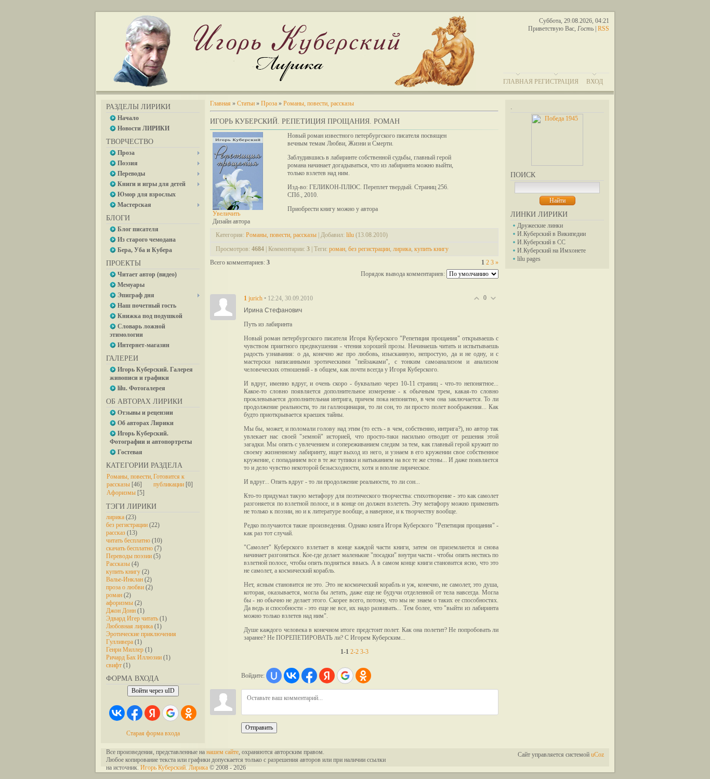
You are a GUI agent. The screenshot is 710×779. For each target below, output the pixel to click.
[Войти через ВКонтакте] (117, 713)
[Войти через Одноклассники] (188, 713)
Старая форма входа (153, 733)
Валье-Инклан (124, 579)
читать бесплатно (128, 540)
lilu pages (529, 258)
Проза (269, 103)
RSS (603, 28)
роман (114, 595)
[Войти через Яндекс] (152, 713)
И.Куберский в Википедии (551, 233)
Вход (594, 81)
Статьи (246, 103)
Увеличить (226, 213)
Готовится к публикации (169, 480)
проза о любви (125, 587)
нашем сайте (222, 752)
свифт (114, 665)
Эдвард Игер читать (132, 618)
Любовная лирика (129, 626)
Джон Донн (121, 610)
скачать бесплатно (129, 548)
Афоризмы (121, 492)
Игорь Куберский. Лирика (174, 767)
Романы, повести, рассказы (129, 480)
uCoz (597, 754)
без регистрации (127, 525)
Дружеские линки (540, 225)
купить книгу (123, 571)
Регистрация (556, 81)
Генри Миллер (124, 649)
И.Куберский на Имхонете (551, 250)
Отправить (259, 727)
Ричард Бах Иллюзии (134, 657)
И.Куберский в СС (541, 242)
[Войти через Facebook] (134, 713)
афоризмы (119, 602)
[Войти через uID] (274, 675)
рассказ (115, 532)
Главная (518, 81)
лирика (115, 517)
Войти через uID (153, 690)
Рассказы (118, 563)
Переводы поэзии (129, 556)
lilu (350, 235)
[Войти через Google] (170, 713)
